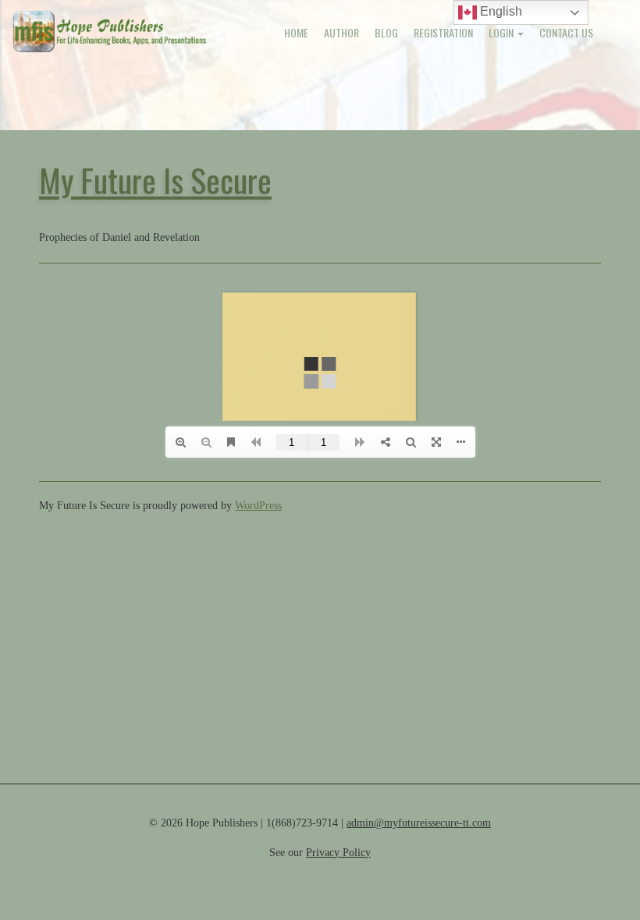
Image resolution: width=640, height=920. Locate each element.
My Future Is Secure (155, 179)
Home (296, 32)
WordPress (258, 505)
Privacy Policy (338, 852)
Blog (386, 32)
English (499, 11)
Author (341, 32)
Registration (443, 32)
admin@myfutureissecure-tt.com (419, 823)
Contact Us (566, 32)
